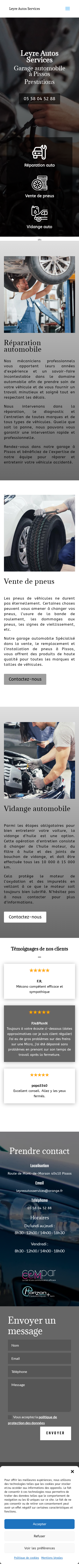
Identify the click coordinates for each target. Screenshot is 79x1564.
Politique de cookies (26, 1557)
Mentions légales (52, 1557)
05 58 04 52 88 (39, 98)
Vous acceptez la (32, 1420)
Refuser (39, 1536)
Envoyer (55, 1433)
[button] (72, 1471)
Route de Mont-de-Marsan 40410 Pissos (40, 1173)
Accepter (39, 1524)
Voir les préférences (39, 1548)
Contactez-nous (25, 679)
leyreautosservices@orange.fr (39, 1191)
